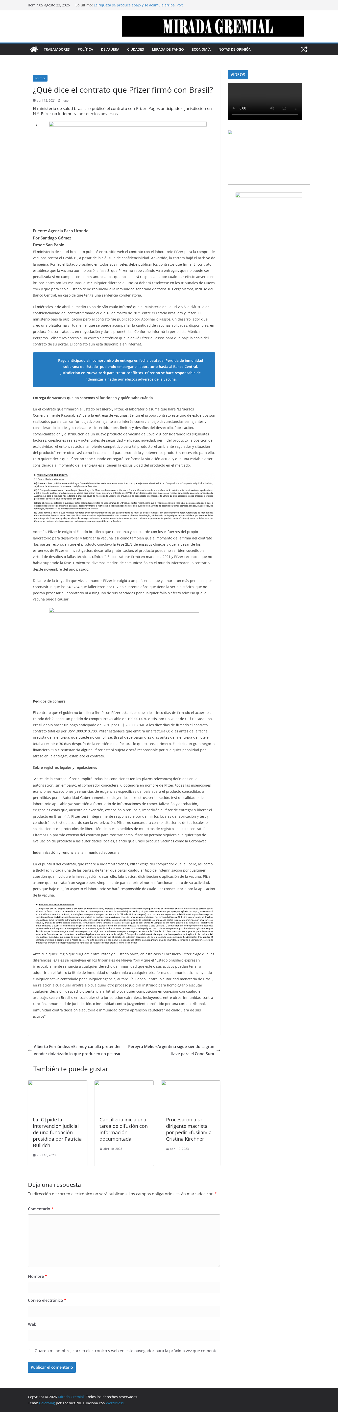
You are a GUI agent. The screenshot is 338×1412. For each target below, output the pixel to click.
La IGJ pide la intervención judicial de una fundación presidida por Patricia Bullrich (57, 1132)
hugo (65, 100)
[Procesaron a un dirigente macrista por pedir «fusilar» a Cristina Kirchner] (190, 1084)
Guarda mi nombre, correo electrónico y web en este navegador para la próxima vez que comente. (126, 1350)
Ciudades (135, 49)
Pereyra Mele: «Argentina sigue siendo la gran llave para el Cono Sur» (171, 1050)
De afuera (110, 49)
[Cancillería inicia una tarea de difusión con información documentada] (124, 1084)
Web (32, 1324)
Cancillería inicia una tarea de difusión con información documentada (123, 1129)
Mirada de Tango (168, 49)
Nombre (37, 1276)
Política (85, 49)
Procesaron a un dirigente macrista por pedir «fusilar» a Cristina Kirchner (189, 1129)
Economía (201, 49)
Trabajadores (57, 49)
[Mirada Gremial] (34, 49)
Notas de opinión (234, 49)
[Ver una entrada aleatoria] (304, 49)
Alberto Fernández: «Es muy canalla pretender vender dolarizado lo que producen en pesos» (77, 1050)
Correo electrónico (47, 1300)
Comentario (40, 1209)
